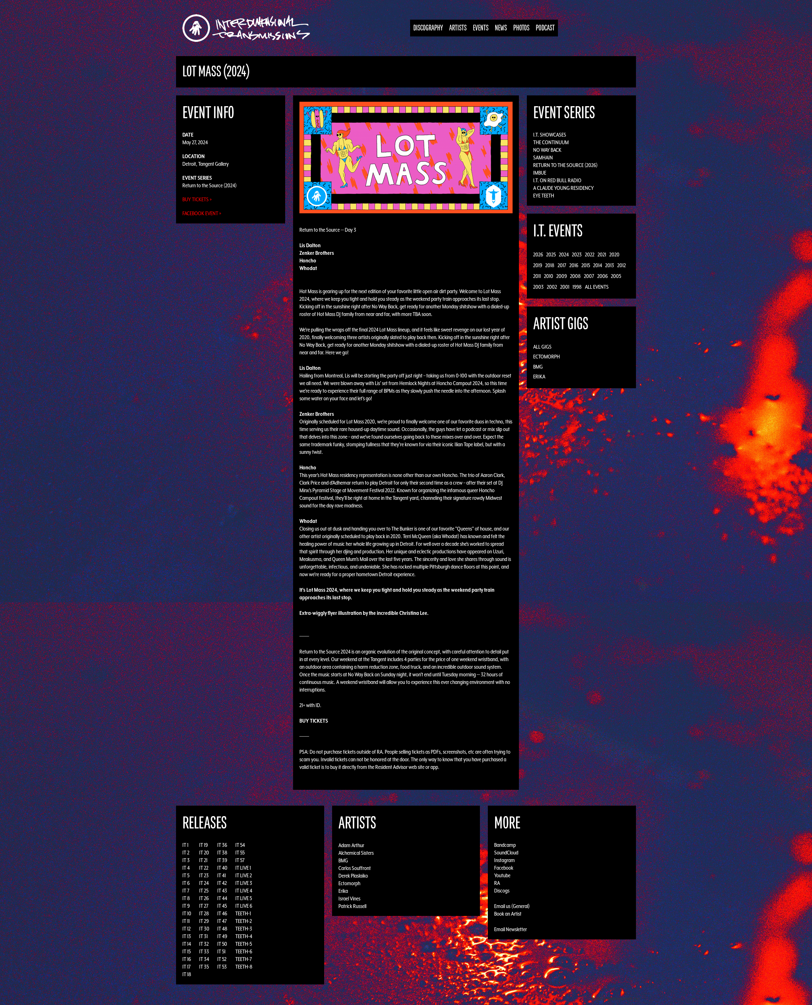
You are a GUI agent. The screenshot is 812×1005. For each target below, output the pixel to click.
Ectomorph (546, 356)
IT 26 (204, 898)
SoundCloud (506, 852)
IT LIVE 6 (243, 906)
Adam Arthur (351, 845)
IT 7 (185, 890)
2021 (602, 254)
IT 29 (204, 921)
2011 (537, 276)
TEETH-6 (243, 951)
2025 (551, 254)
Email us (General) (512, 906)
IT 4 (186, 868)
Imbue (539, 173)
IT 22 (203, 868)
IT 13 (186, 936)
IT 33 (204, 951)
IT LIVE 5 (243, 898)
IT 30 (204, 928)
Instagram (504, 860)
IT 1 (185, 845)
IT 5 (185, 875)
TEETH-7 (243, 959)
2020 (614, 254)
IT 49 (222, 936)
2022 (589, 254)
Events (480, 28)
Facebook (503, 868)
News (501, 28)
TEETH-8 (243, 966)
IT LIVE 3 (243, 883)
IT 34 (204, 959)
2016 (573, 265)
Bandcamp (505, 845)
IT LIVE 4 (243, 890)
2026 (538, 254)
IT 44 (222, 898)
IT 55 (240, 852)
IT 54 (240, 845)
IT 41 (221, 875)
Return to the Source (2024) (209, 185)
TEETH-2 (243, 921)
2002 (552, 287)
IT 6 (186, 883)
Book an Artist (507, 914)
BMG (538, 367)
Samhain (543, 157)
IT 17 (186, 966)
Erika (539, 376)
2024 (564, 254)
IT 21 (203, 860)
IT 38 (222, 852)
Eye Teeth (543, 195)
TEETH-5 (243, 944)
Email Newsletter (510, 929)
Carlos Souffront (354, 868)
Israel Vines (349, 898)
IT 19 (203, 845)
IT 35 (204, 966)
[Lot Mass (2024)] (406, 157)
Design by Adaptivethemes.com (616, 998)
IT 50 (222, 944)
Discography (428, 28)
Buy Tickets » (197, 199)
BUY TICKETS (313, 721)
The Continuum (551, 142)
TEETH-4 (243, 936)
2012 (621, 265)
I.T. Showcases (549, 135)
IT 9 (186, 906)
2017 (562, 265)
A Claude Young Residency (563, 188)
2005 (616, 276)
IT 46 (222, 913)
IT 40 (222, 868)
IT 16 (186, 959)
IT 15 (186, 951)
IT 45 (222, 906)
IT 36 (222, 845)
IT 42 (222, 883)
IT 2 (185, 852)
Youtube (502, 875)
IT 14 (186, 944)
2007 (589, 276)
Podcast (545, 28)
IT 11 (186, 921)
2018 (549, 265)
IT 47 (222, 921)
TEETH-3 (243, 928)
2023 (577, 254)
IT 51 (221, 951)
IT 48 (222, 928)
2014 (597, 265)
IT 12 (186, 928)
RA (497, 883)
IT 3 (186, 860)
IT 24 (204, 883)
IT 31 (203, 936)
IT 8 (186, 898)
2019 (537, 265)
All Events (597, 287)
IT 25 (203, 890)
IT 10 (186, 913)
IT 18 (186, 974)
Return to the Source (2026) (565, 165)
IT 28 (204, 913)
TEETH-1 (243, 913)
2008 (575, 276)
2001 (564, 287)
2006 (602, 276)
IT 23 (204, 875)
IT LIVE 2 (243, 875)
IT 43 (222, 890)
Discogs (501, 890)
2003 (538, 287)
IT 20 (204, 852)
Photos (521, 28)
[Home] (249, 28)
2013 (609, 265)
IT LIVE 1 (243, 868)
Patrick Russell (352, 906)
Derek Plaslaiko (353, 875)
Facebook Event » (201, 213)
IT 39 (222, 860)
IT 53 (222, 966)
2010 (548, 276)
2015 (585, 265)
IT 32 (204, 944)
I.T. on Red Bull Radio (557, 180)
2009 (561, 276)
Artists (458, 28)
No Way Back (547, 150)
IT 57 (240, 860)
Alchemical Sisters (356, 852)
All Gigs (542, 347)
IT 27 (203, 906)
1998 (577, 287)
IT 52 (221, 959)
